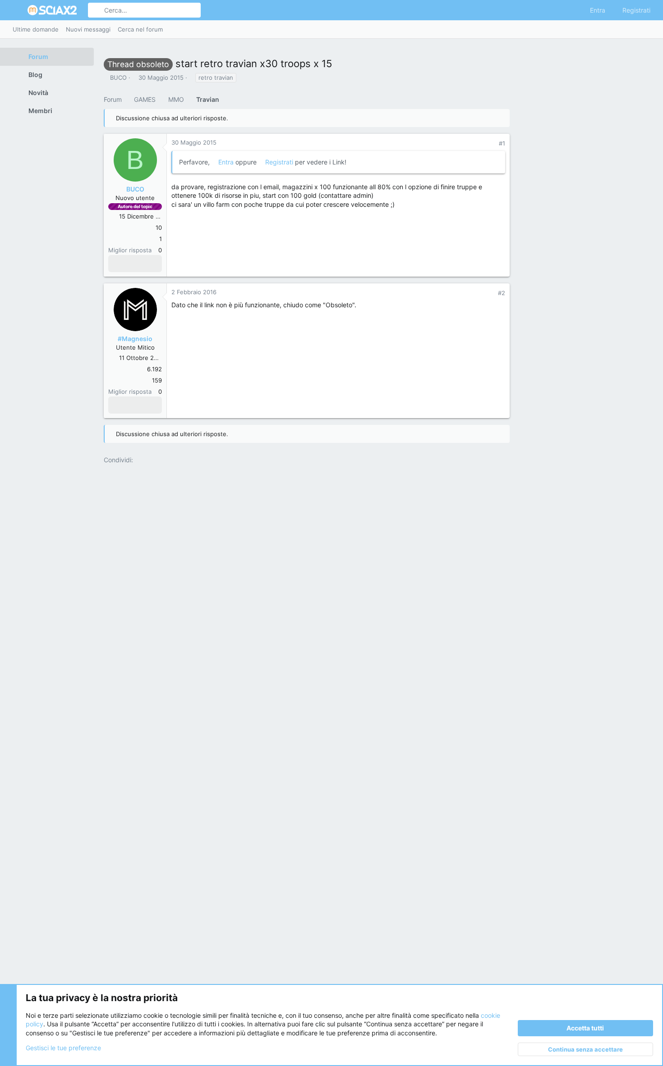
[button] (17, 10)
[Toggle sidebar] (649, 29)
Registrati (279, 162)
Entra (225, 162)
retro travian (215, 77)
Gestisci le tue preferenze (63, 1048)
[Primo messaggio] (115, 263)
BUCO (118, 77)
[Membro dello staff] (115, 405)
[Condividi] (490, 143)
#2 (501, 292)
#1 (502, 143)
